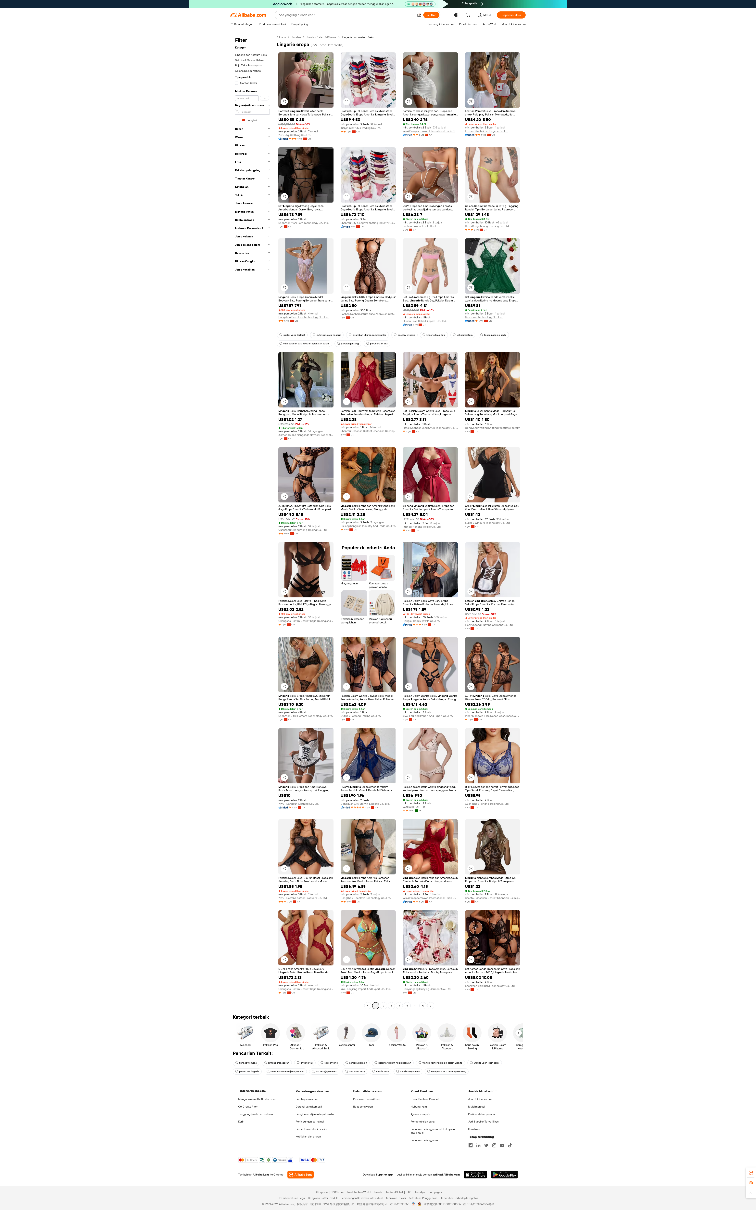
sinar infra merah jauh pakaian (287, 1071)
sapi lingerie (331, 1062)
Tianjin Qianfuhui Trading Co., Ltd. (361, 127)
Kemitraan (474, 1129)
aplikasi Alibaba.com (446, 1174)
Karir (241, 1121)
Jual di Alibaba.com (480, 1099)
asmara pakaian (358, 1062)
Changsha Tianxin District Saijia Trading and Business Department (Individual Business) (306, 620)
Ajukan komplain (421, 1114)
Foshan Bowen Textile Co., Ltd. (421, 226)
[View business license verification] (413, 1204)
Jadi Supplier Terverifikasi (483, 1121)
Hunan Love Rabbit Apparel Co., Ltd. (425, 321)
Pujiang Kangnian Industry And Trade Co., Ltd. (368, 525)
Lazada (378, 1192)
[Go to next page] (430, 1005)
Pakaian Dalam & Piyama (321, 37)
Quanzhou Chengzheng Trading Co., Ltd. (302, 529)
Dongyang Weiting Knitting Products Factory (492, 427)
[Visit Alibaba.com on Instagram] (494, 1145)
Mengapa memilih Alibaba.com (256, 1099)
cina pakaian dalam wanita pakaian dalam (306, 343)
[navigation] (252, 522)
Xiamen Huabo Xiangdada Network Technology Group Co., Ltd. (306, 434)
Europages (435, 1192)
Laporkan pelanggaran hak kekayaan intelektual (433, 1130)
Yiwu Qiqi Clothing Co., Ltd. (294, 135)
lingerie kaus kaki (435, 335)
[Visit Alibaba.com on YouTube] (502, 1145)
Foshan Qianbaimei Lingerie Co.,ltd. (486, 131)
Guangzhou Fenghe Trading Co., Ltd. (487, 803)
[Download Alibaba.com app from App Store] (475, 1174)
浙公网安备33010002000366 (442, 1204)
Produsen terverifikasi (366, 1099)
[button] (419, 15)
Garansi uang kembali (309, 1106)
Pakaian (296, 37)
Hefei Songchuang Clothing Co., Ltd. (487, 226)
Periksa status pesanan (482, 1114)
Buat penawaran (363, 1106)
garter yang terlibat (294, 335)
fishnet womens (248, 1062)
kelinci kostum (465, 335)
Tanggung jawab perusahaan (255, 1114)
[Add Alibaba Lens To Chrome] (300, 1174)
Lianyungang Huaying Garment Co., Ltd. (489, 624)
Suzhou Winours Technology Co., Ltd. (487, 522)
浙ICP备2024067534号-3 (478, 1204)
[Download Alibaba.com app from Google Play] (504, 1174)
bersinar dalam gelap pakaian (394, 1062)
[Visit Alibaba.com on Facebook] (470, 1145)
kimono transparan (278, 1062)
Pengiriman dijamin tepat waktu (315, 1114)
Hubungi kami (419, 1106)
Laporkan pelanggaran (424, 1140)
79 (423, 1005)
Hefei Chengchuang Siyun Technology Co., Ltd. (430, 427)
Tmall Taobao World (359, 1192)
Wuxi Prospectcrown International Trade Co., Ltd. (430, 131)
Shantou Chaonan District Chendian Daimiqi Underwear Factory (368, 430)
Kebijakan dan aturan (308, 1136)
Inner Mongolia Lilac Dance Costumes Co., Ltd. (492, 715)
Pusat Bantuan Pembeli (425, 1099)
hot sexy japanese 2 (326, 1071)
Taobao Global (394, 1192)
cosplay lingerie (406, 335)
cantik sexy (382, 1071)
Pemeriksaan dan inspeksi (311, 1129)
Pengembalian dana (423, 1121)
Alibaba (281, 37)
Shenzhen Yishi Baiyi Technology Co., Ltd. (303, 222)
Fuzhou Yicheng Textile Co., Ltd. (422, 526)
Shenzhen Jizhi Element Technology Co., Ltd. (305, 715)
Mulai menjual (476, 1106)
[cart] (469, 15)
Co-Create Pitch (248, 1106)
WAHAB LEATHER (414, 806)
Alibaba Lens (261, 1174)
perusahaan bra (379, 343)
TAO (408, 1192)
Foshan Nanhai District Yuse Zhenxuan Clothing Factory (368, 313)
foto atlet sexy (357, 1071)
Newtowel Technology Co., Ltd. (484, 317)
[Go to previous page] (367, 1005)
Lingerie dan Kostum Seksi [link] (358, 37)
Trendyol (420, 1192)
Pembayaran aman (307, 1099)
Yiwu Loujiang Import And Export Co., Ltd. (428, 715)
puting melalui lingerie (329, 335)
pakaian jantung (350, 343)
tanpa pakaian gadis (495, 335)
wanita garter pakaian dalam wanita (442, 1062)
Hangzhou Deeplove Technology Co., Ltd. (303, 317)
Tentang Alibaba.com (252, 1090)
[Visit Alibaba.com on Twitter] (486, 1145)
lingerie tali (307, 1062)
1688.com (338, 1192)
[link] (751, 1172)
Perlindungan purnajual (310, 1121)
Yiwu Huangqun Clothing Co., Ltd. (298, 803)
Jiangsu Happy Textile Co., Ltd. (421, 620)
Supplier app (384, 1174)
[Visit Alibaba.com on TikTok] (510, 1145)
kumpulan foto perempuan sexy (448, 1071)
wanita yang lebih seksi (486, 1062)
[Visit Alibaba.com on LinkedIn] (478, 1145)
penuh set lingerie (249, 1071)
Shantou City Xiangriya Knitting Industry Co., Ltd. (368, 222)
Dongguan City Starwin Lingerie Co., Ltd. (365, 803)
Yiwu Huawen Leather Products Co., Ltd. (302, 897)
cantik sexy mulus (410, 1071)
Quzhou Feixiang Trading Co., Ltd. (361, 715)
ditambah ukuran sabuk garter (369, 335)
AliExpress (322, 1192)
